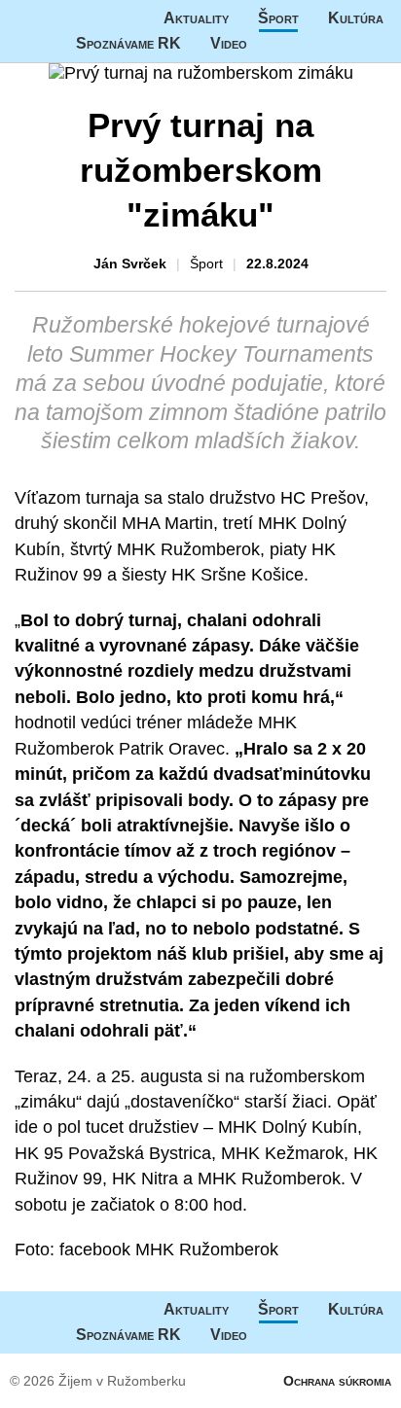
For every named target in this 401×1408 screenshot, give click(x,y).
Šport (278, 18)
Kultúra (355, 18)
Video (228, 43)
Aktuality (196, 18)
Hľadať (315, 43)
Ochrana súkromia (337, 1381)
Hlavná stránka (73, 18)
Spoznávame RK (128, 43)
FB (276, 43)
